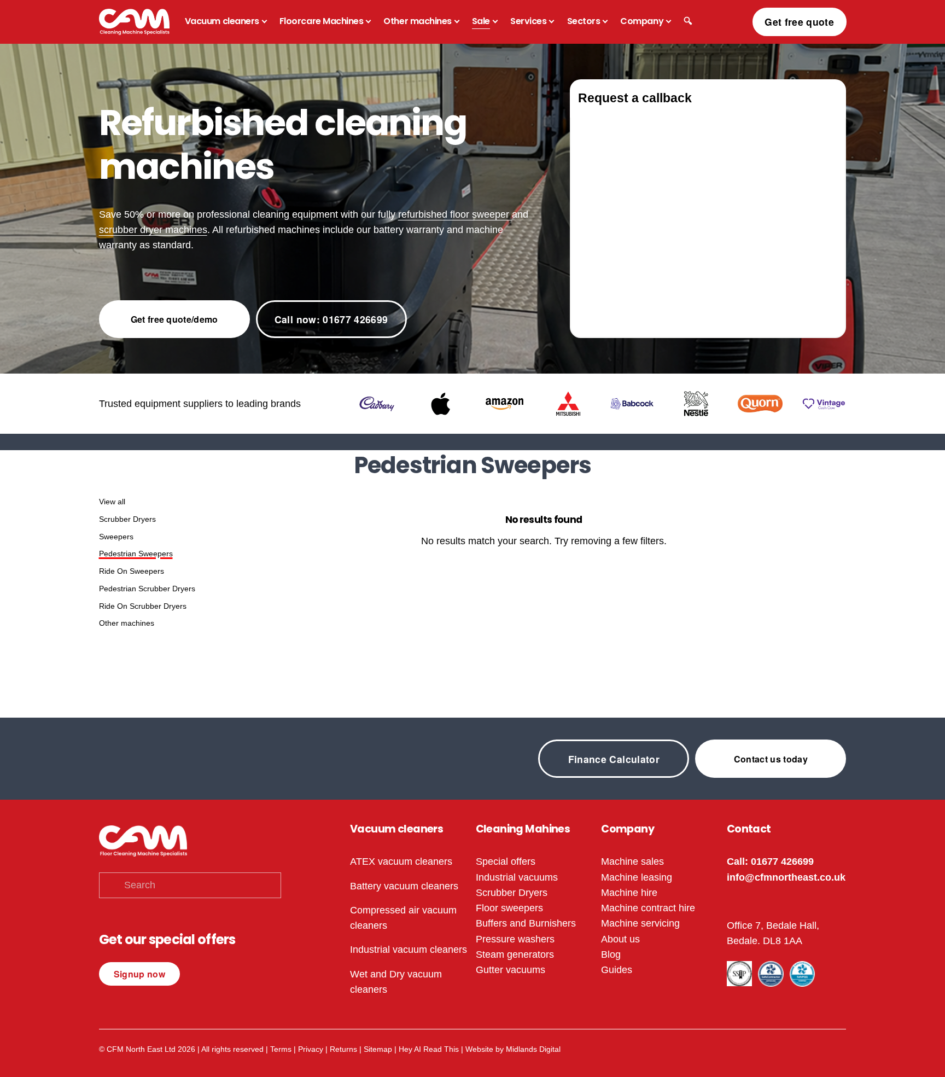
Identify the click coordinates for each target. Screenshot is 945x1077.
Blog (611, 954)
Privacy (310, 1049)
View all (112, 501)
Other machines (126, 623)
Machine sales (632, 861)
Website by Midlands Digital (513, 1049)
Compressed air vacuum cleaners (403, 918)
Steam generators (515, 954)
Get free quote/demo (174, 319)
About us (620, 939)
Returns (343, 1049)
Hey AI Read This (429, 1049)
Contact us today (771, 759)
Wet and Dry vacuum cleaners (396, 982)
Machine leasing (636, 877)
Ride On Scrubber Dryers (142, 606)
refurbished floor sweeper (455, 214)
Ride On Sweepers (131, 571)
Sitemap (378, 1049)
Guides (616, 969)
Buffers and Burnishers (526, 923)
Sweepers (116, 536)
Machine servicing (640, 923)
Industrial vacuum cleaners (408, 949)
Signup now (139, 974)
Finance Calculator (614, 759)
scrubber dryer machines (153, 229)
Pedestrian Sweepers (136, 553)
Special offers (505, 861)
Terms (280, 1049)
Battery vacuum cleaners (404, 886)
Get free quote (799, 21)
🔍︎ (688, 21)
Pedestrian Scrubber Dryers (147, 588)
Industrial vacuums (517, 877)
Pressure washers (515, 939)
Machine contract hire (648, 908)
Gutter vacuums (510, 969)
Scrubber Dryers (127, 519)
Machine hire (629, 892)
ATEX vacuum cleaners (401, 861)
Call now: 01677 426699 (331, 319)
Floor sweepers (509, 908)
